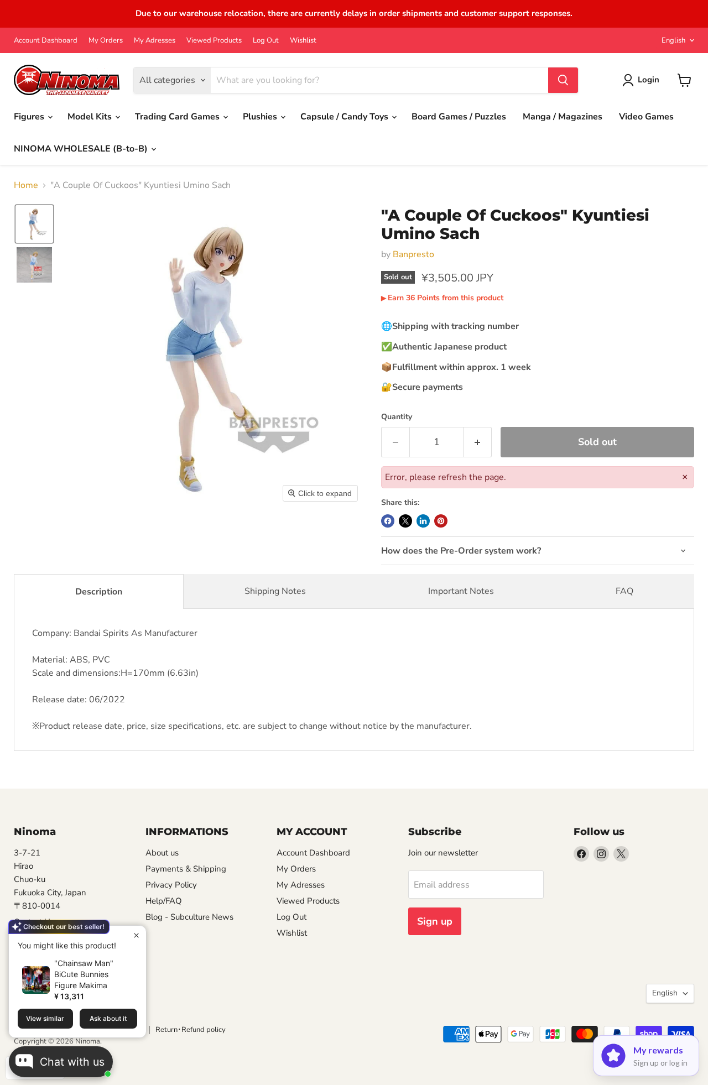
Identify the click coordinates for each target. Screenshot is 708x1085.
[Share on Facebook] (387, 521)
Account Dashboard (45, 40)
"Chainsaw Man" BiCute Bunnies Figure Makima (83, 974)
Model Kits (90, 117)
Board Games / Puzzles (459, 117)
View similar (45, 1018)
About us (162, 852)
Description (98, 592)
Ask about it (108, 1018)
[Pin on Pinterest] (440, 521)
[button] (34, 224)
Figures (30, 117)
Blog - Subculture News (189, 916)
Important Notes (461, 591)
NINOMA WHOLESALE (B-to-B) (82, 149)
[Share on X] (405, 521)
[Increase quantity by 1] (478, 442)
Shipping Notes (275, 591)
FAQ (624, 591)
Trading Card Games (178, 117)
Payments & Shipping (185, 868)
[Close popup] (136, 935)
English (673, 40)
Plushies (261, 117)
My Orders (105, 40)
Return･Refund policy (190, 1030)
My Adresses (154, 40)
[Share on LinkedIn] (423, 521)
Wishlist (303, 40)
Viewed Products (214, 40)
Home (26, 185)
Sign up (434, 921)
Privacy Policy (171, 884)
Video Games (646, 117)
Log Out (266, 40)
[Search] (563, 80)
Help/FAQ (163, 900)
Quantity (396, 417)
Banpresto (413, 254)
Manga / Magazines (562, 117)
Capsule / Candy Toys (345, 117)
